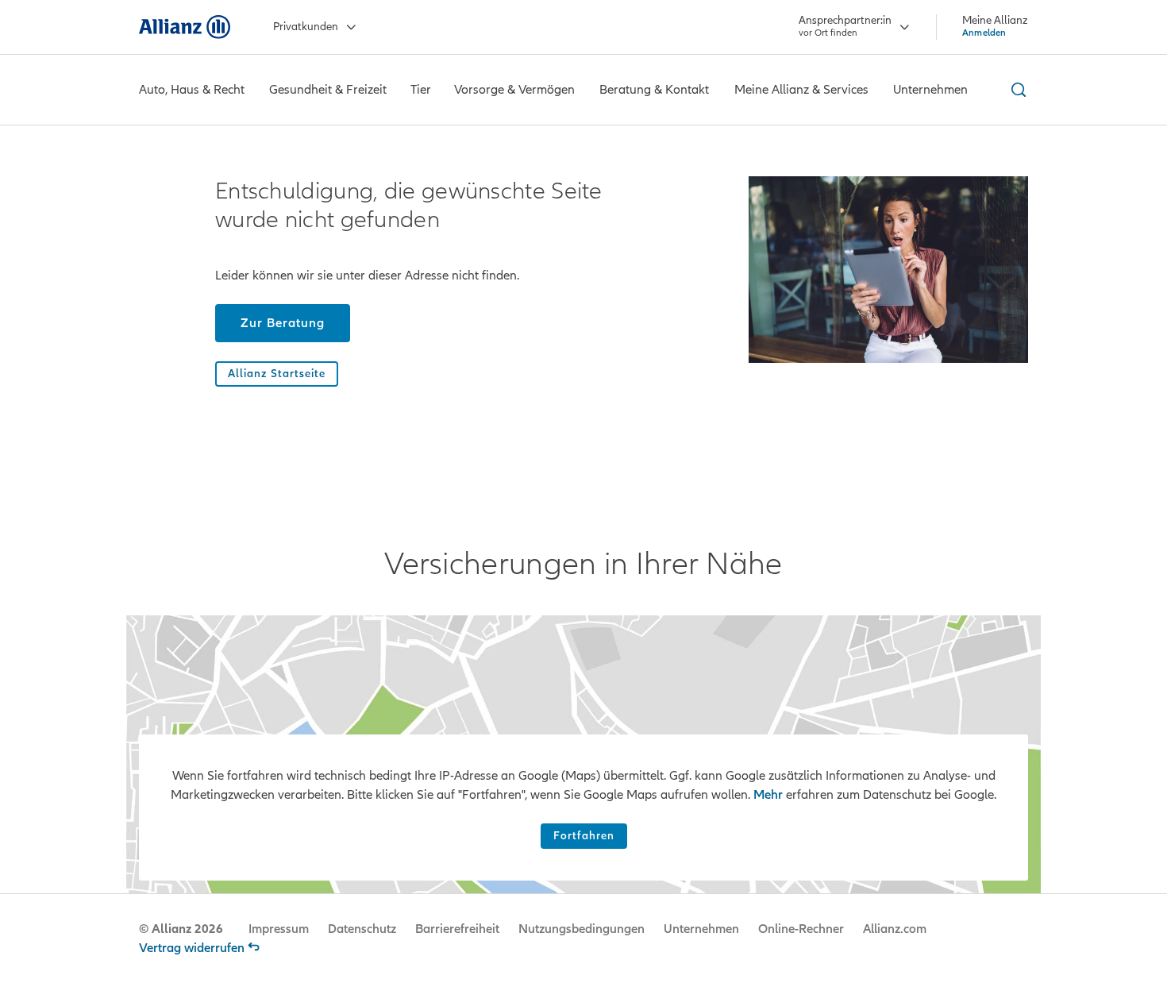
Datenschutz (362, 929)
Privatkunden (305, 26)
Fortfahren (583, 835)
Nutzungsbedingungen (581, 929)
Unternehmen (701, 929)
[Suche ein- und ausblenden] (1016, 89)
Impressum (278, 929)
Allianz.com (894, 929)
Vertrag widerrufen (192, 948)
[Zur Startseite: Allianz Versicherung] (184, 27)
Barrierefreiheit (457, 929)
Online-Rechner (801, 929)
